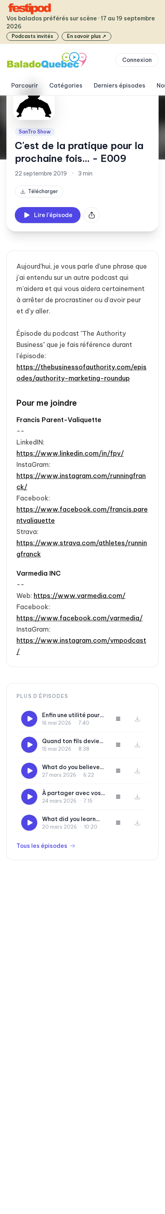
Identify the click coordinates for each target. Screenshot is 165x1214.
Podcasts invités (32, 36)
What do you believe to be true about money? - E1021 (71, 767)
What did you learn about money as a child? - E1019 (69, 819)
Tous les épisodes (41, 845)
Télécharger (43, 191)
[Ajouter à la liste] (118, 718)
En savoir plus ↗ (86, 36)
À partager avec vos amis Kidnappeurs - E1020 (71, 793)
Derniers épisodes (119, 85)
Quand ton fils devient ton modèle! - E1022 (73, 741)
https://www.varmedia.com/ (79, 596)
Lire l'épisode (53, 215)
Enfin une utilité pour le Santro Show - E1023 (71, 715)
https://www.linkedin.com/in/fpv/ (70, 453)
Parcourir (24, 85)
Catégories (65, 85)
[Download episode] (137, 718)
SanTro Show (35, 132)
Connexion (137, 60)
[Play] (29, 719)
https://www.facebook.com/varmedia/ (79, 618)
